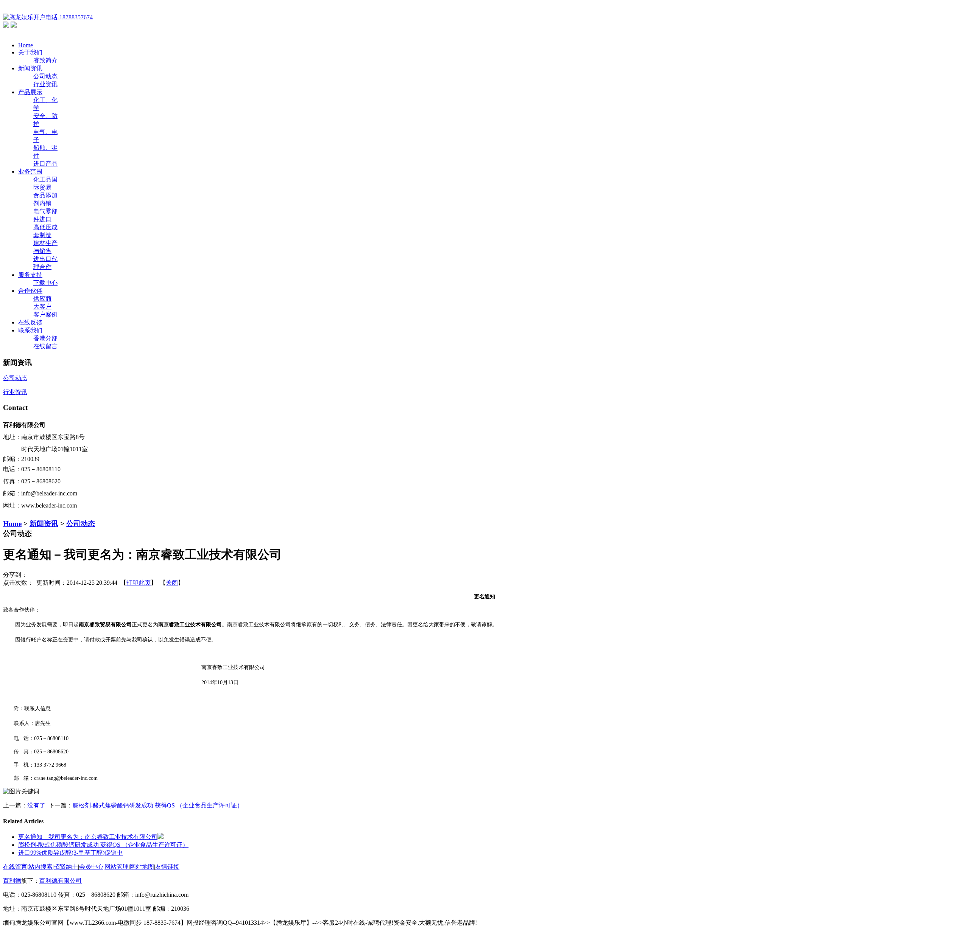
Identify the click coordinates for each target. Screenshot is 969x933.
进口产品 (45, 163)
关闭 (172, 582)
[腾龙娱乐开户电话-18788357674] (48, 17)
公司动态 (45, 76)
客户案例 (45, 314)
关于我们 (30, 52)
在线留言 (45, 346)
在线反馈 (30, 322)
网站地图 (142, 866)
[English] (14, 25)
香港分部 (45, 338)
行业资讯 (45, 84)
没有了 (36, 805)
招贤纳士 (66, 866)
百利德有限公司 (60, 880)
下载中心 (45, 282)
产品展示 (30, 92)
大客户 (42, 306)
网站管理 (116, 866)
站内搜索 (40, 866)
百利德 (12, 880)
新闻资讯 (30, 68)
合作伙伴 (30, 290)
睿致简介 (45, 60)
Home (25, 45)
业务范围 (30, 171)
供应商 (42, 298)
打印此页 (138, 582)
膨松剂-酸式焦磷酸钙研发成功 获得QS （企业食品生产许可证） (158, 805)
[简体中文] (6, 25)
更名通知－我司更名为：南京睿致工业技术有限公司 (87, 837)
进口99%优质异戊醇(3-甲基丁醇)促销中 (70, 852)
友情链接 (167, 866)
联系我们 (30, 330)
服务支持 (30, 275)
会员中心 (91, 866)
